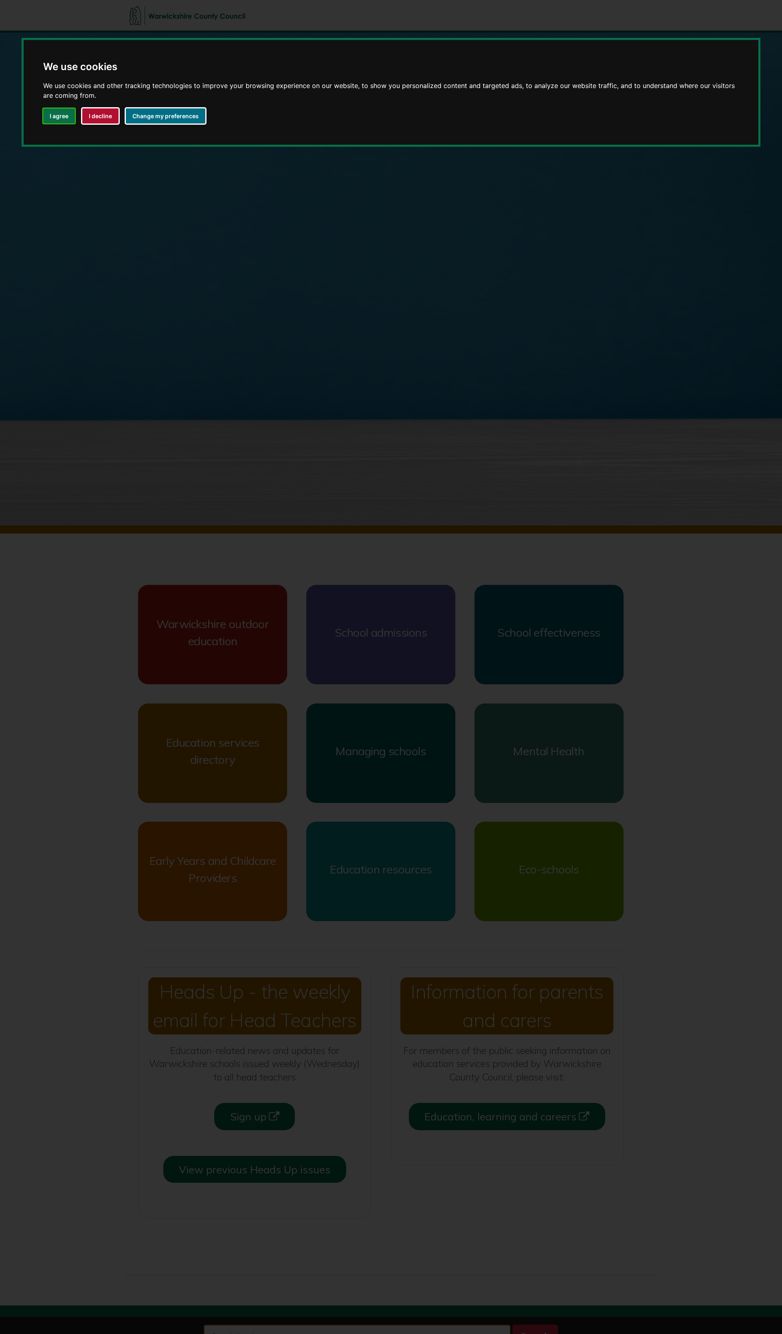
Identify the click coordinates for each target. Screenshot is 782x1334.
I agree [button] (59, 115)
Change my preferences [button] (165, 115)
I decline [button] (100, 115)
